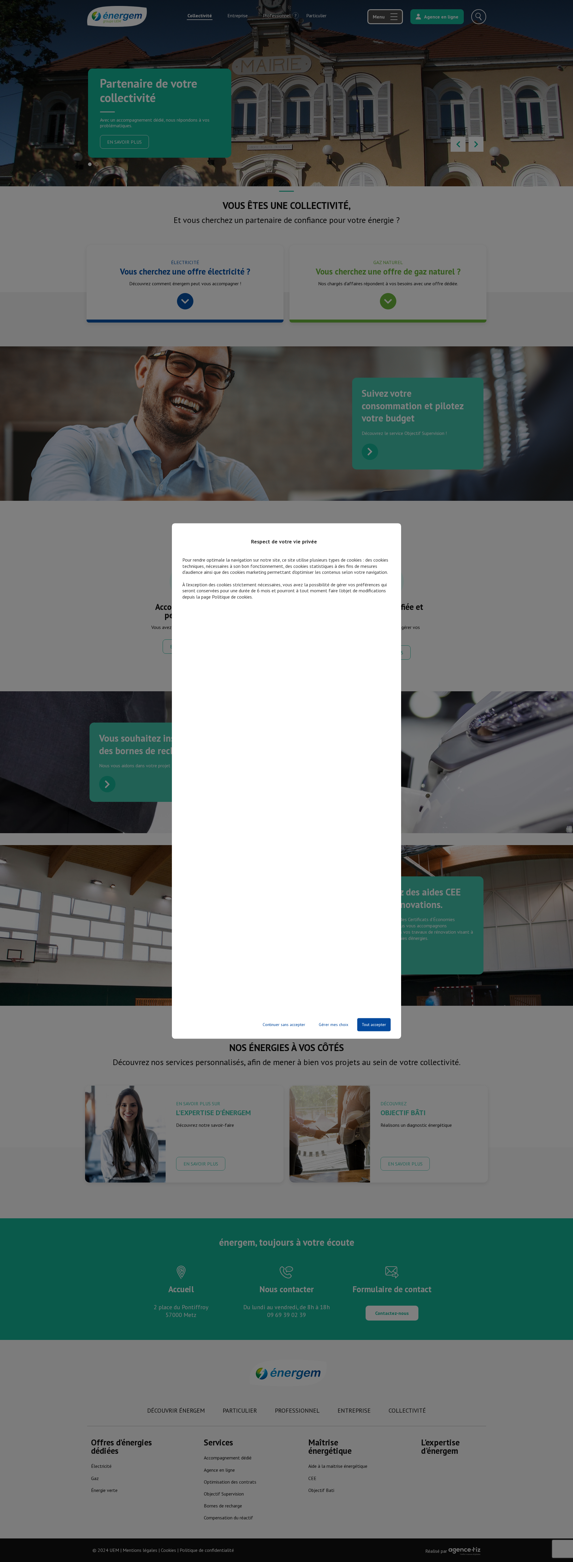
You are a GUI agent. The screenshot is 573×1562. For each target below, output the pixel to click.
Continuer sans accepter (284, 1025)
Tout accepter (374, 1025)
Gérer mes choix (333, 1025)
